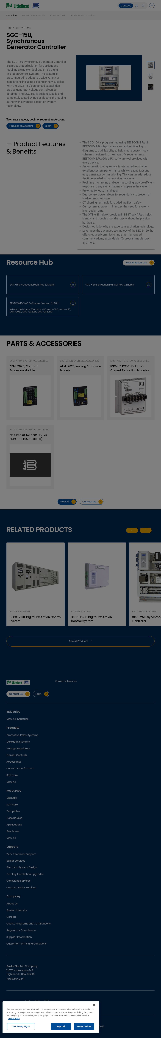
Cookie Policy (14, 1018)
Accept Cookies (84, 1026)
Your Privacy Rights (21, 1026)
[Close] (94, 1004)
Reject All (61, 1026)
